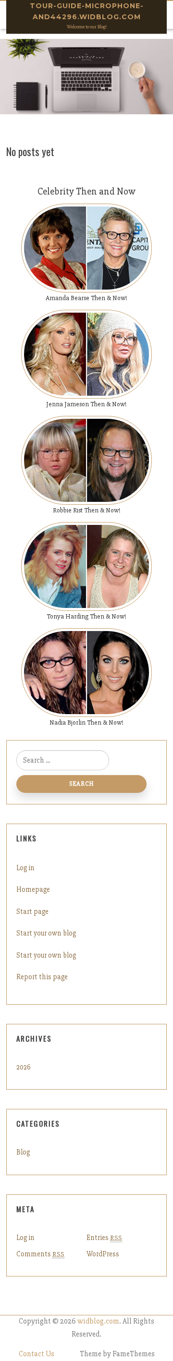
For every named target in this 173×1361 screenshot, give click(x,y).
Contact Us (36, 1354)
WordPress (102, 1254)
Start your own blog (46, 933)
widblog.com (98, 1321)
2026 (23, 1067)
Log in (25, 867)
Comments (40, 1254)
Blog (23, 1152)
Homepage (33, 889)
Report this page (42, 976)
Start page (32, 911)
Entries (104, 1237)
